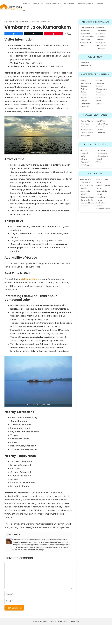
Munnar (84, 95)
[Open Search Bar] (24, 10)
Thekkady (84, 106)
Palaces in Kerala (103, 209)
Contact (99, 4)
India (25, 4)
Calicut (99, 103)
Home (6, 22)
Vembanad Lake (87, 28)
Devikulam (100, 95)
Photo (31, 152)
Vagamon (100, 48)
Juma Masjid (101, 45)
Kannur (99, 86)
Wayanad (100, 83)
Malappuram (101, 89)
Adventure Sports (84, 4)
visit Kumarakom (29, 279)
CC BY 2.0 (44, 152)
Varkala (84, 101)
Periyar (99, 80)
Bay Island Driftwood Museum (100, 36)
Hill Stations (69, 4)
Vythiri (98, 98)
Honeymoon (38, 4)
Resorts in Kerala (87, 197)
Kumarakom (22, 22)
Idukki (98, 92)
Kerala (13, 22)
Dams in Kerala (87, 200)
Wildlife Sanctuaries (53, 4)
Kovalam (84, 86)
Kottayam (100, 42)
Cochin (84, 80)
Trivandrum (85, 103)
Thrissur (84, 89)
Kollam (83, 92)
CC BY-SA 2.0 (46, 405)
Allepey (84, 98)
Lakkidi (99, 101)
